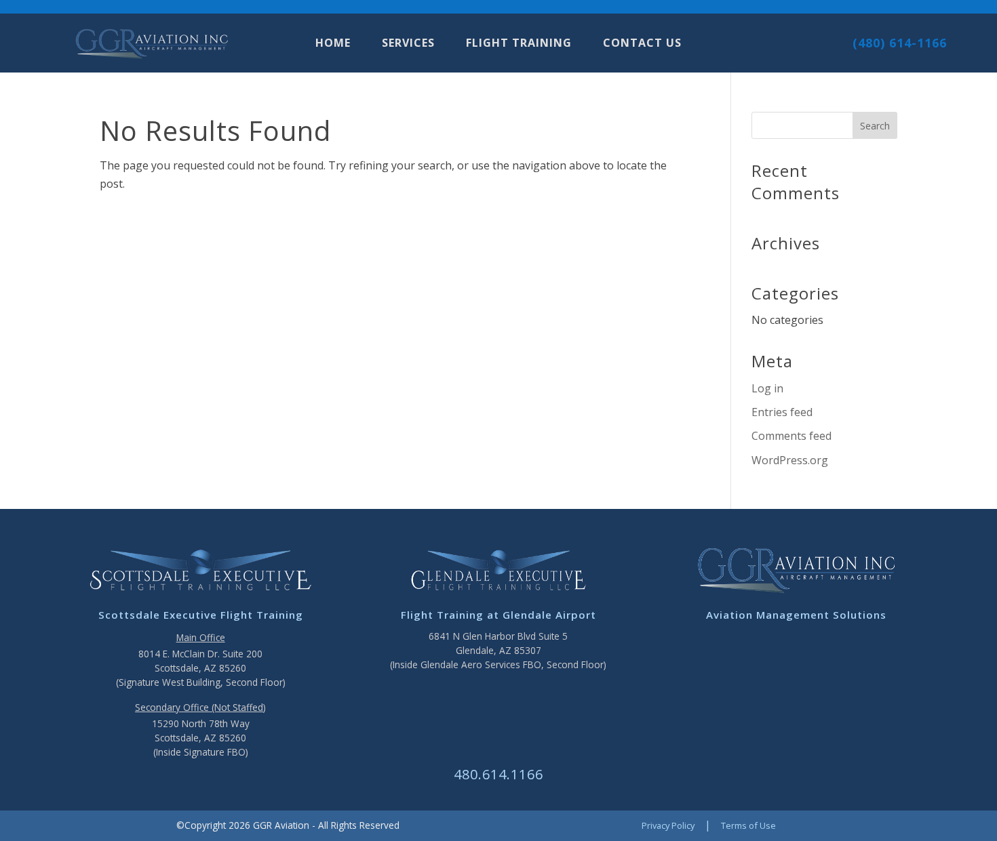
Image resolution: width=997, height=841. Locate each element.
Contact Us (642, 44)
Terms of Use (748, 825)
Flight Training (519, 44)
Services (408, 44)
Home (333, 44)
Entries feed (782, 412)
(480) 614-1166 (900, 43)
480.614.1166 (498, 774)
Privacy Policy (668, 825)
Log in (767, 388)
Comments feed (791, 435)
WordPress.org (789, 460)
